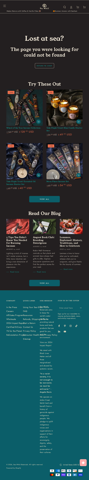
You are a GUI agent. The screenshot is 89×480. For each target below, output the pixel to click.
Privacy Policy (29, 330)
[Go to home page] (44, 7)
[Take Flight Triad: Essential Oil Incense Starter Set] (24, 161)
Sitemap (27, 338)
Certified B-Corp (14, 327)
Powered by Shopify (13, 468)
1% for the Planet (14, 330)
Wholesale (11, 319)
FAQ (25, 311)
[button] (64, 7)
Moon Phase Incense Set (57, 181)
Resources (27, 315)
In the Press (11, 307)
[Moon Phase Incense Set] (64, 161)
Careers (10, 311)
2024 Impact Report (15, 323)
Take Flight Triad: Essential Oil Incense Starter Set (20, 183)
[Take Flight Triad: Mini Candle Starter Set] (64, 108)
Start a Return (29, 323)
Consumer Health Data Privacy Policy (40, 334)
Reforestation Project (16, 334)
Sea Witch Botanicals (20, 464)
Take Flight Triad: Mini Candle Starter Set (64, 129)
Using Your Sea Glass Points (36, 307)
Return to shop (44, 66)
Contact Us (28, 327)
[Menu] (4, 6)
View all (44, 199)
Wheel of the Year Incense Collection (23, 128)
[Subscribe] (81, 308)
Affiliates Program (14, 315)
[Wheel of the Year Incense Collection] (24, 108)
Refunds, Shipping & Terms (35, 319)
